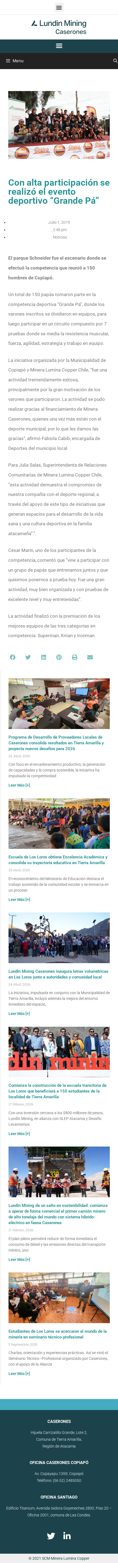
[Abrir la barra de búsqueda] (115, 61)
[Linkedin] (67, 1536)
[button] (59, 7)
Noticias (60, 237)
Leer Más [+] (19, 785)
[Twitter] (51, 1536)
